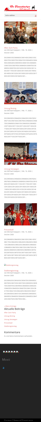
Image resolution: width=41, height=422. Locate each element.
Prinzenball (8, 229)
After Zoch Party (10, 48)
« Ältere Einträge (10, 306)
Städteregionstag (11, 270)
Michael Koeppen (13, 50)
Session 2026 (9, 53)
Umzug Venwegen (11, 169)
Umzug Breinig (10, 108)
